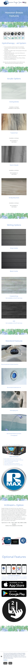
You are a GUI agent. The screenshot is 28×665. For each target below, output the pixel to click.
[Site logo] (14, 3)
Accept (5, 663)
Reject (10, 663)
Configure (5, 659)
